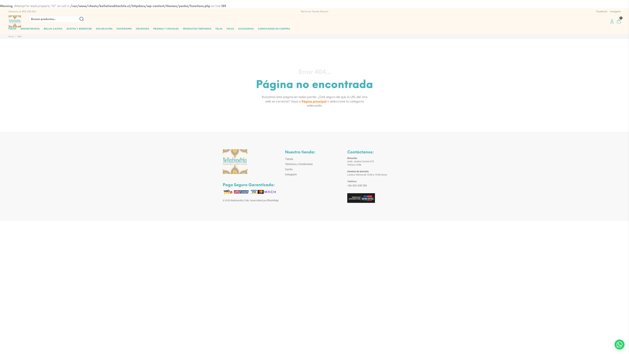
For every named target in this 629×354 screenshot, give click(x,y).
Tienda (289, 159)
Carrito (289, 169)
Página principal (314, 101)
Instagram (291, 174)
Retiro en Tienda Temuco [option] (314, 11)
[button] (619, 344)
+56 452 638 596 (357, 185)
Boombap (273, 200)
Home (11, 36)
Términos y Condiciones (299, 164)
